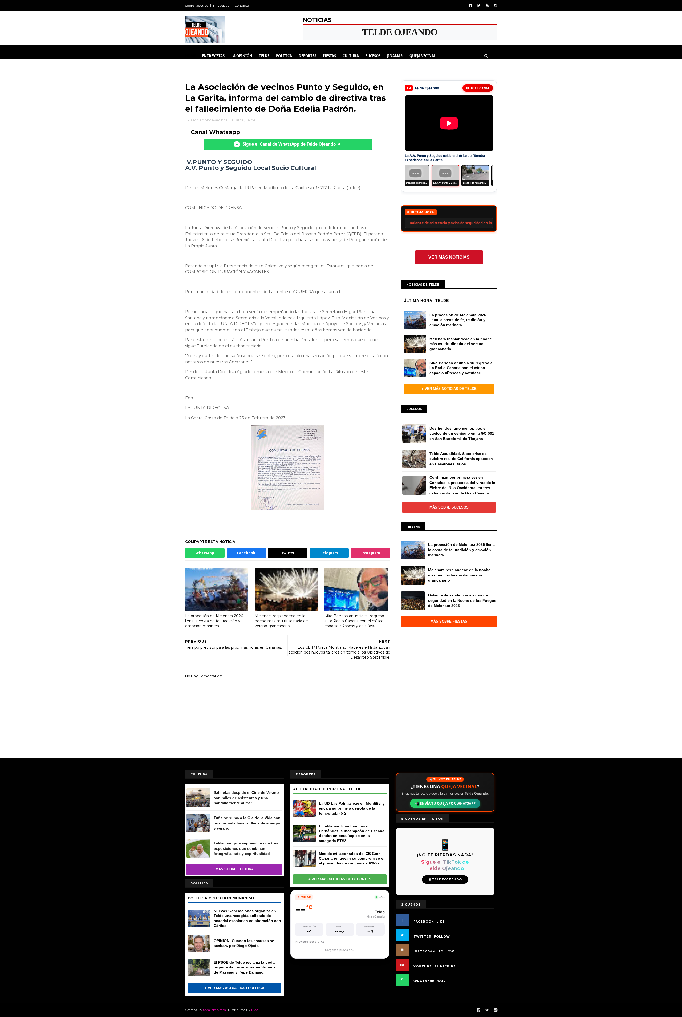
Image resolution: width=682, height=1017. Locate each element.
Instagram (371, 553)
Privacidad (221, 5)
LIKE (440, 921)
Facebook (246, 553)
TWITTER (422, 936)
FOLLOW (442, 936)
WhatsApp (204, 553)
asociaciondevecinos (208, 120)
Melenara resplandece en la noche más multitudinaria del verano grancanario (282, 621)
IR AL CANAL (480, 88)
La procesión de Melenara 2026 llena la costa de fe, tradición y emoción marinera (214, 621)
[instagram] (495, 5)
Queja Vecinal (422, 55)
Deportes (307, 55)
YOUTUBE (422, 966)
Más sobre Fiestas (449, 621)
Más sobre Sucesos (449, 507)
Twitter (288, 553)
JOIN (441, 981)
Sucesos (373, 55)
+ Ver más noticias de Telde (449, 389)
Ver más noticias (449, 257)
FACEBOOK (423, 921)
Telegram (329, 553)
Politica (284, 55)
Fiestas (329, 55)
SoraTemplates (214, 1010)
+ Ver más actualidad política (234, 988)
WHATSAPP (424, 981)
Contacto (241, 5)
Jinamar (395, 55)
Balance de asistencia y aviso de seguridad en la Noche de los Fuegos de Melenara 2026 (412, 223)
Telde (264, 55)
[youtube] (487, 5)
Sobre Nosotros (196, 5)
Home (190, 55)
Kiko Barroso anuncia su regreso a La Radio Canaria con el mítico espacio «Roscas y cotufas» (354, 621)
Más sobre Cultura (235, 869)
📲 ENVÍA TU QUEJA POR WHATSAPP (445, 803)
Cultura (351, 55)
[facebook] (470, 5)
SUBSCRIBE (445, 966)
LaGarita (236, 120)
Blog (254, 1010)
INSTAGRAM (424, 951)
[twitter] (478, 5)
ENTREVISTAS (213, 55)
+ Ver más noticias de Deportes (339, 879)
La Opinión (241, 55)
